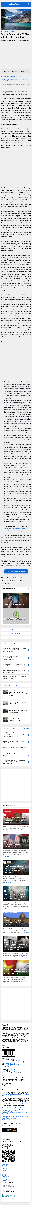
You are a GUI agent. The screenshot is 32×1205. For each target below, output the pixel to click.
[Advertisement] (15, 55)
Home (2, 31)
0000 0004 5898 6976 (9, 1063)
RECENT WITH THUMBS (11, 685)
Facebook (4, 1168)
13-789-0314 (14, 1071)
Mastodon (4, 1174)
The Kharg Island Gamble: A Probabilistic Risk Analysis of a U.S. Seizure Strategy (15, 896)
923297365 (12, 1059)
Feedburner (11, 531)
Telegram (21, 531)
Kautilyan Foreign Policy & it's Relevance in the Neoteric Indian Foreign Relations (15, 922)
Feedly (3, 1169)
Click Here (20, 1123)
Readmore (26, 830)
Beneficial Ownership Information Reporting (12, 1109)
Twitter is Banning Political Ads (11, 76)
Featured (7, 31)
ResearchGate (5, 1176)
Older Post (16, 633)
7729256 (4, 1080)
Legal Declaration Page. (18, 1103)
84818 (8, 1066)
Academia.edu (5, 1164)
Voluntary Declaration (7, 1121)
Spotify (3, 1177)
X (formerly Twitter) (6, 1180)
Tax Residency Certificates (8, 1119)
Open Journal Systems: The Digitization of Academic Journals (14, 820)
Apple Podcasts (5, 1167)
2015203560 (18, 1060)
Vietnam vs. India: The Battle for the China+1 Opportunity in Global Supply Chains (15, 971)
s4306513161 (11, 1068)
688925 (14, 1070)
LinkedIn (4, 1173)
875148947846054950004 (12, 1064)
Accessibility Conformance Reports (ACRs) (12, 1107)
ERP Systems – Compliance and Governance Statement (15, 1112)
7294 (13, 1069)
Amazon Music (5, 1165)
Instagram (4, 1171)
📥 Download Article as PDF (16, 571)
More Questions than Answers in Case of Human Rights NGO (14, 619)
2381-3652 (7, 1058)
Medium (4, 1175)
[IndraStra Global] (14, 4)
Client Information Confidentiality (10, 1110)
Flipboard (24, 528)
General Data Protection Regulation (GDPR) (12, 1115)
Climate (12, 31)
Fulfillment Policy (6, 1113)
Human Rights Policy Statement (9, 1118)
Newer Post (16, 629)
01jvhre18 (8, 1065)
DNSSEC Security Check (7, 1111)
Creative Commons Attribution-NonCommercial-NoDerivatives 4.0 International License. (15, 1094)
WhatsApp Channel (6, 1179)
